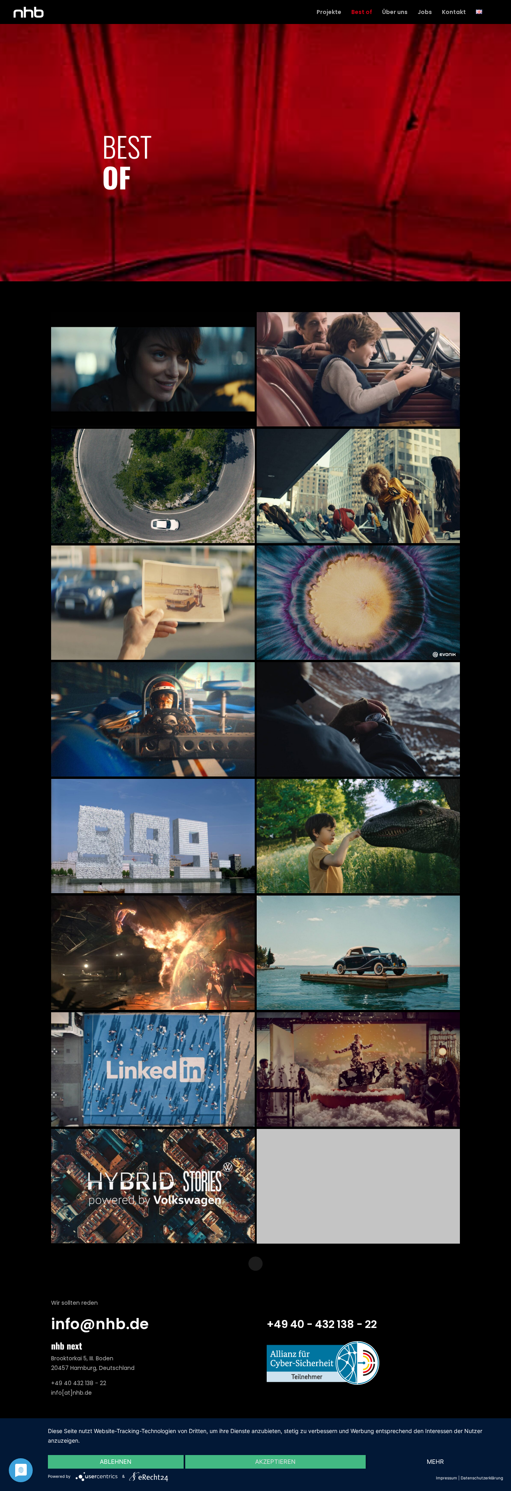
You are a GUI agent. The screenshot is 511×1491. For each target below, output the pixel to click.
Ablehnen (115, 1461)
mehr (435, 1461)
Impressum (446, 1477)
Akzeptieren (275, 1461)
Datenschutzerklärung (482, 1477)
